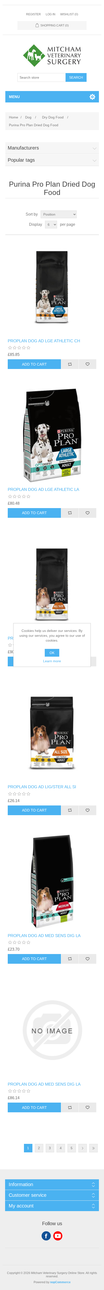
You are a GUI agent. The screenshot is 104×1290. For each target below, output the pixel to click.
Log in (50, 14)
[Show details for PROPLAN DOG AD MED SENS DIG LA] (52, 882)
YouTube (57, 1235)
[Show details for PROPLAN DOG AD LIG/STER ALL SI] (52, 584)
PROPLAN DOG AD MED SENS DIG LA (44, 935)
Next (82, 1148)
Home (13, 117)
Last (93, 1148)
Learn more (52, 661)
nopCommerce (60, 1282)
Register (33, 14)
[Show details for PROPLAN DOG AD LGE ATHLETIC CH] (52, 287)
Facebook (46, 1235)
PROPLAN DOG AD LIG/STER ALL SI (42, 787)
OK (52, 653)
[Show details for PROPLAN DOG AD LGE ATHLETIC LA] (52, 435)
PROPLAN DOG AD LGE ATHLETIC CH (44, 341)
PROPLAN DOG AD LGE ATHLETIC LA (43, 489)
